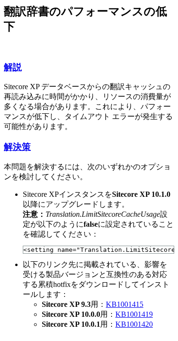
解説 (13, 67)
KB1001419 (134, 314)
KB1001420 (134, 324)
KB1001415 (124, 304)
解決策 (17, 147)
